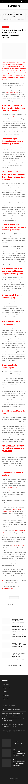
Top (14, 781)
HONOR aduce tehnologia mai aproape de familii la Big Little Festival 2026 (19, 636)
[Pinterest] (10, 604)
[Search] (25, 1)
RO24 (3, 580)
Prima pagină (7, 19)
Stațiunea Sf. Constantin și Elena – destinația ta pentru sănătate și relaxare (14, 34)
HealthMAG (6, 695)
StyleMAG (5, 699)
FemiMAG (5, 691)
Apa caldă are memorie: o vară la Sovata (11, 709)
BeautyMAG (6, 684)
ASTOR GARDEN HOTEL (17, 545)
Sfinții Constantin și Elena (12, 273)
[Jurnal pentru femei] (14, 6)
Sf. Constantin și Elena (12, 92)
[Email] (12, 604)
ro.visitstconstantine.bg (8, 588)
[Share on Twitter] (8, 604)
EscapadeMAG (5, 27)
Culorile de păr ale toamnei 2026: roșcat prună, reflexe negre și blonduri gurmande (19, 628)
